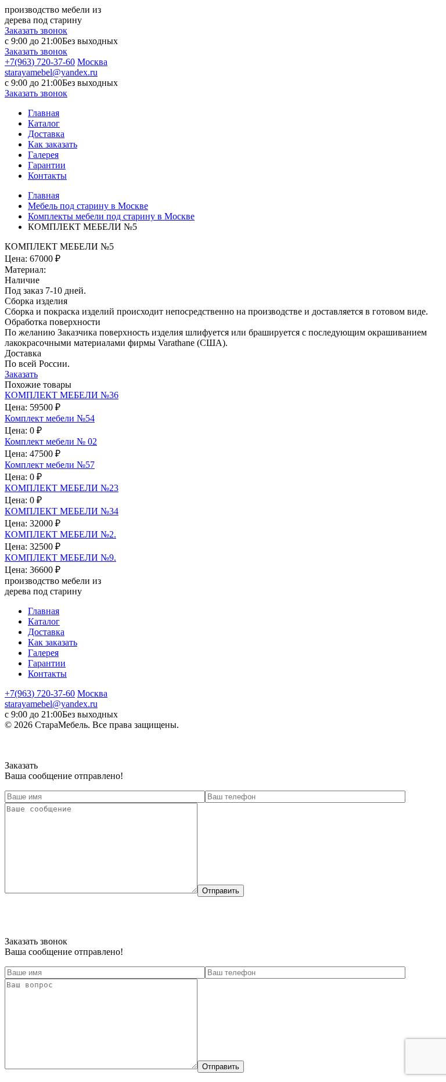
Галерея (43, 155)
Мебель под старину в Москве (88, 206)
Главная (43, 113)
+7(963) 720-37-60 (40, 62)
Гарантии (47, 165)
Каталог (44, 123)
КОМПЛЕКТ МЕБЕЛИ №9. (60, 557)
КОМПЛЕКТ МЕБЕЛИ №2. (60, 534)
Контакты (47, 176)
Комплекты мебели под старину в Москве (111, 216)
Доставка (46, 134)
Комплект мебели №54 (50, 418)
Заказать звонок (36, 30)
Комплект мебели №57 (50, 465)
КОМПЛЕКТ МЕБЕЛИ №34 (61, 511)
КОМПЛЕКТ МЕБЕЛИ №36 (61, 395)
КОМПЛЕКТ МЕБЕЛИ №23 (61, 488)
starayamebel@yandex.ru (51, 72)
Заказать (21, 374)
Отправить (220, 890)
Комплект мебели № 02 (51, 441)
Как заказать (52, 144)
